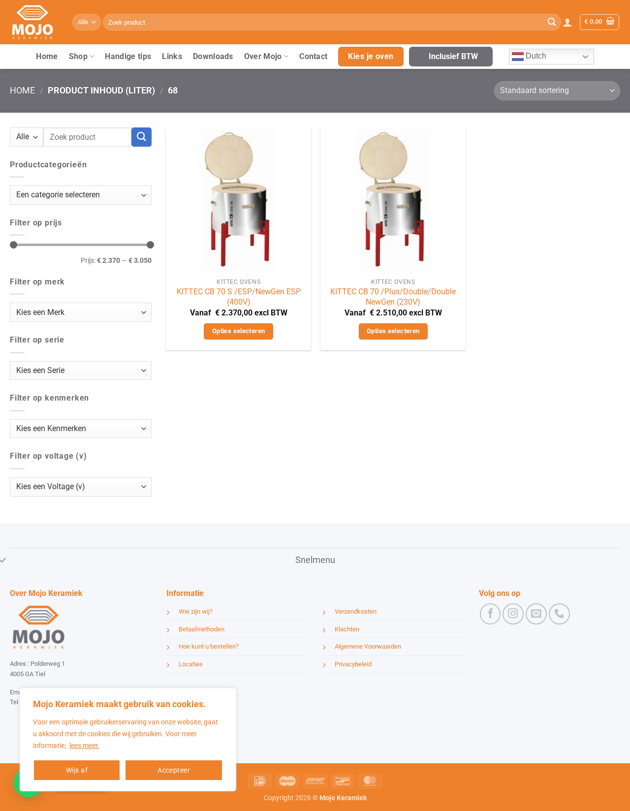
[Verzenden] (551, 22)
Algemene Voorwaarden (368, 646)
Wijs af (77, 770)
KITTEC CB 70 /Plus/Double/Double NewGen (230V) (393, 297)
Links (172, 56)
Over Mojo (263, 56)
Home (47, 56)
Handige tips (128, 56)
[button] (567, 22)
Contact (313, 56)
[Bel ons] (559, 613)
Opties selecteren (238, 331)
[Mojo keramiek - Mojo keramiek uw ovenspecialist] (34, 22)
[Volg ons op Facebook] (490, 613)
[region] (128, 739)
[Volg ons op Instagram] (513, 613)
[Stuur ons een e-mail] (536, 613)
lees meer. (84, 745)
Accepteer (174, 770)
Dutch (535, 56)
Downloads (213, 56)
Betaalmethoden (201, 629)
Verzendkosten (356, 611)
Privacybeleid (353, 664)
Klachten (347, 629)
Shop (78, 56)
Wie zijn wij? (196, 611)
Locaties (191, 664)
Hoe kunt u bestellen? (209, 646)
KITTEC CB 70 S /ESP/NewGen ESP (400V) (239, 297)
